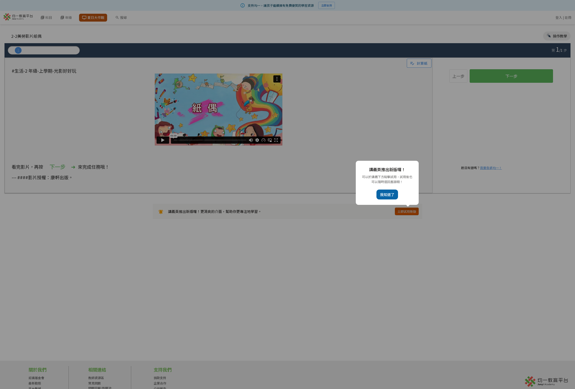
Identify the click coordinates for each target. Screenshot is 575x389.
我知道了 (387, 194)
